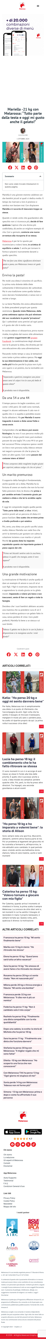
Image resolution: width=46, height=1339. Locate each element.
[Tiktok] (33, 1144)
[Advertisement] (23, 83)
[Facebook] (12, 1144)
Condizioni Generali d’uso (14, 1186)
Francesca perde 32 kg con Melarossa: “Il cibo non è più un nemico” (19, 997)
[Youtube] (23, 1144)
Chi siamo (8, 1155)
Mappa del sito (10, 1207)
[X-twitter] (28, 1144)
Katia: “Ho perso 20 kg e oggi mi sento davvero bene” (23, 699)
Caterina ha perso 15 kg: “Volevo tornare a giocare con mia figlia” (20, 895)
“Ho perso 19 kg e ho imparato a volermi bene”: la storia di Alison (22, 827)
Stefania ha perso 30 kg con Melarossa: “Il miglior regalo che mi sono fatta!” (21, 1051)
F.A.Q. (6, 1183)
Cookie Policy (9, 1201)
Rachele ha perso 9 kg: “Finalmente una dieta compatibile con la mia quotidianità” (21, 1019)
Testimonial (8, 1181)
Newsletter (8, 1204)
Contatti (7, 1163)
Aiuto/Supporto (10, 1178)
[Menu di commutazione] (38, 6)
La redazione (9, 1157)
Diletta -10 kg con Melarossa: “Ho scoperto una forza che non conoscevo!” (20, 1063)
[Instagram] (17, 1144)
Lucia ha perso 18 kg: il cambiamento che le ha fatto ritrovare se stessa (19, 762)
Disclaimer (8, 1166)
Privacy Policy (9, 1198)
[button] (10, 167)
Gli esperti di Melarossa (13, 1160)
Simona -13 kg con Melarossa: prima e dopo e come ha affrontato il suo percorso (23, 1095)
